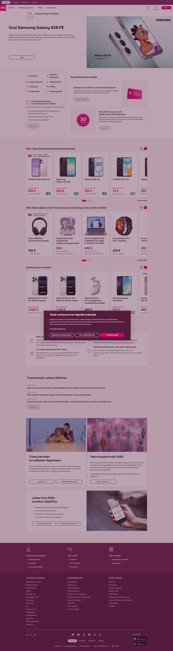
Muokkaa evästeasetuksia (62, 335)
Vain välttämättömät (87, 335)
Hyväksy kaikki (112, 335)
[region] (87, 325)
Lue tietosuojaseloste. (58, 329)
